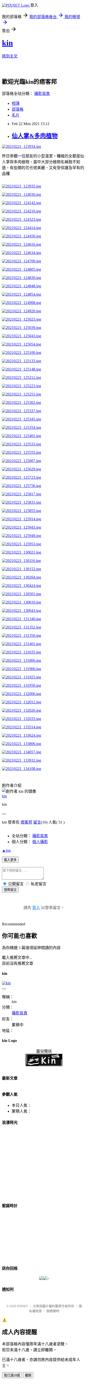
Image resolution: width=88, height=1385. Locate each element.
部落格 (17, 109)
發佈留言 (10, 890)
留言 (37, 822)
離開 (28, 1375)
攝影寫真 (42, 94)
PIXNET (22, 1306)
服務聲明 (52, 1311)
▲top (6, 850)
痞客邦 (26, 822)
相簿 (16, 103)
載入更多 (10, 860)
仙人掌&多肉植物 (35, 136)
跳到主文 (10, 56)
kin (7, 42)
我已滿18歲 (12, 1375)
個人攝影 (40, 842)
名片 (16, 115)
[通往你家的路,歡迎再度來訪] (43, 1279)
